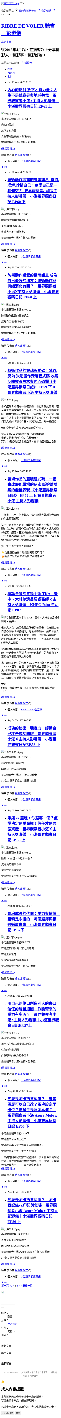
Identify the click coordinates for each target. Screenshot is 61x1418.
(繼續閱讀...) (8, 148)
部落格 (11, 73)
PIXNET (14, 1372)
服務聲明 (34, 1376)
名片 (10, 76)
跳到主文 (6, 41)
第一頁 (5, 1285)
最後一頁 (28, 1285)
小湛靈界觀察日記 (31, 161)
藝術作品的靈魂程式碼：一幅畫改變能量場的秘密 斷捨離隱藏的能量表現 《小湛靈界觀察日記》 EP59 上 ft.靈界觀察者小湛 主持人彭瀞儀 (32, 490)
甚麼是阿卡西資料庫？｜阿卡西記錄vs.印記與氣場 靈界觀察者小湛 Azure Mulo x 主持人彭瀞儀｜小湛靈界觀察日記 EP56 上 (33, 1211)
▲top (4, 166)
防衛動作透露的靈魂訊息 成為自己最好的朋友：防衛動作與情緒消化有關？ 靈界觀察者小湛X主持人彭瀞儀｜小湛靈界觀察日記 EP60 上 (33, 286)
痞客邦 (19, 155)
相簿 (10, 69)
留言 (25, 155)
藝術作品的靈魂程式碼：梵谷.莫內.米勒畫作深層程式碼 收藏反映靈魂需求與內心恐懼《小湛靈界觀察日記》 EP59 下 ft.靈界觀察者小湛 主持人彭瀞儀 (33, 382)
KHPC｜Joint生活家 (31, 709)
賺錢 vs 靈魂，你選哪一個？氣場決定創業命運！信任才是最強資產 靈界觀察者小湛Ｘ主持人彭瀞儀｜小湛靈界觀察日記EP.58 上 (33, 829)
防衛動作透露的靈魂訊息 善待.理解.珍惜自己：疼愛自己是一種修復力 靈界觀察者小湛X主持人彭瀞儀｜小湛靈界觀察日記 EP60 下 (33, 191)
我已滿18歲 (8, 1413)
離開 (18, 1413)
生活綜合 (27, 63)
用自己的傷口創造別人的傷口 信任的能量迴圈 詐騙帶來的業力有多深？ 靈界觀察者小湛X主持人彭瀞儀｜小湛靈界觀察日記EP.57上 (34, 1014)
